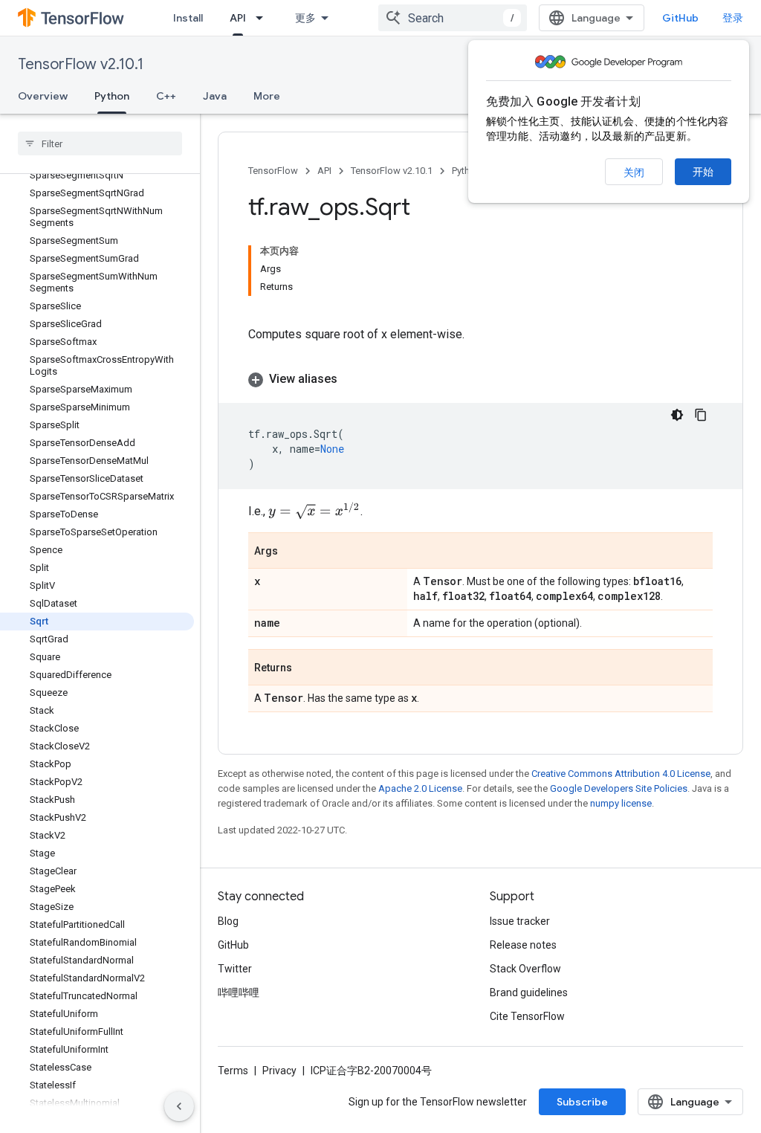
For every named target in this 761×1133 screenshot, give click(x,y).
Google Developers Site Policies (618, 788)
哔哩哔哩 (238, 992)
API (238, 18)
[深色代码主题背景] (677, 415)
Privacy (279, 1070)
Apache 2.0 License (420, 788)
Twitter (235, 969)
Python (111, 96)
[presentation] (314, 510)
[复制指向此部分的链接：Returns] (307, 668)
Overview (43, 96)
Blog (228, 921)
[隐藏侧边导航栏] (179, 1106)
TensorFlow (273, 170)
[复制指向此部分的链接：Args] (293, 552)
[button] (480, 379)
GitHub (680, 18)
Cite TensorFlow (527, 1016)
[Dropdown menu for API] (264, 18)
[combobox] (452, 17)
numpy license (621, 803)
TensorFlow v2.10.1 (80, 64)
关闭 (634, 172)
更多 (305, 18)
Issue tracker (520, 921)
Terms (233, 1070)
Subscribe (582, 1101)
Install (188, 18)
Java (215, 96)
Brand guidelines (529, 992)
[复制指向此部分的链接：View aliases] (352, 379)
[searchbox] (100, 143)
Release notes (523, 945)
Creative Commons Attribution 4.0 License (620, 773)
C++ (166, 96)
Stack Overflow (525, 969)
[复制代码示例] (701, 415)
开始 (703, 171)
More (266, 96)
